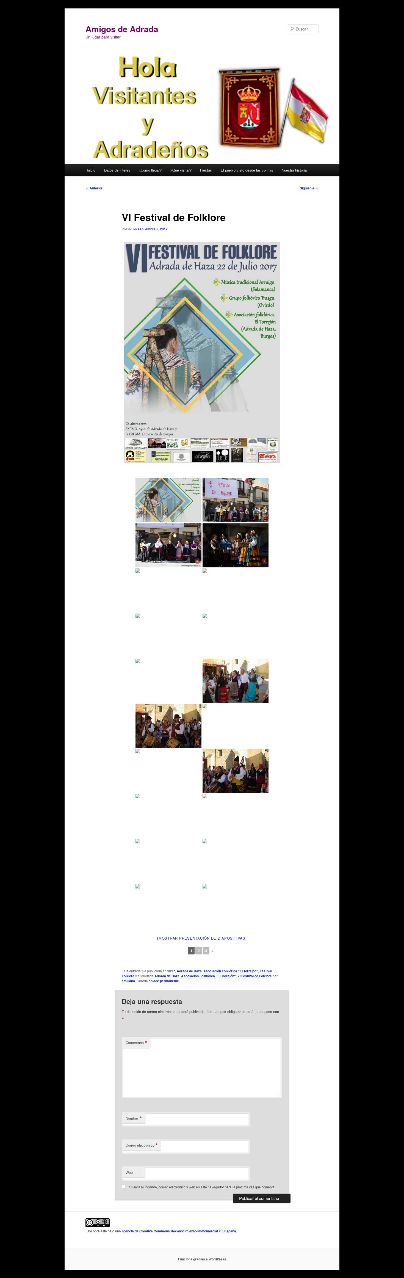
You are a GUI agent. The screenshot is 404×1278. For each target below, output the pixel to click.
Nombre (134, 1118)
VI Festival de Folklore (254, 975)
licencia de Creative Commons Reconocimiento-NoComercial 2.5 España (179, 1231)
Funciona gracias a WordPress (202, 1259)
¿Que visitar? (181, 170)
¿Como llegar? (150, 170)
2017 (171, 970)
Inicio (91, 170)
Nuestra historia (294, 170)
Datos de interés (117, 170)
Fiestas (206, 170)
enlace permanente (164, 980)
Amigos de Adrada (121, 29)
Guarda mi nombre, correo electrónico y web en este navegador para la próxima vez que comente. (202, 1187)
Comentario (136, 1042)
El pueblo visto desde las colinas (247, 170)
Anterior (94, 188)
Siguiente (309, 188)
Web (129, 1172)
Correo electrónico (142, 1145)
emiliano (128, 980)
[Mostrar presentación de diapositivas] (202, 938)
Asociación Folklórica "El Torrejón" (230, 970)
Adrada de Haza (189, 970)
